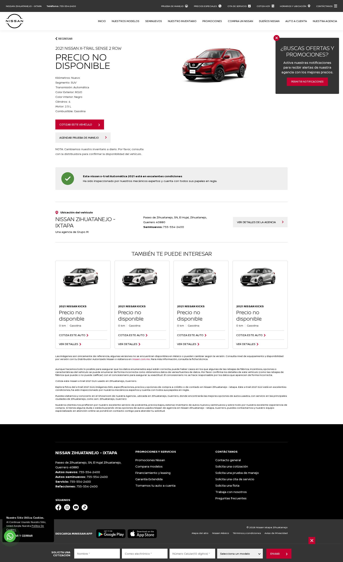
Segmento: (65, 82)
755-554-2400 (68, 6)
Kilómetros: (67, 78)
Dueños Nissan (269, 21)
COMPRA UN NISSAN (240, 21)
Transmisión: (72, 87)
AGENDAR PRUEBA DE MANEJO (79, 137)
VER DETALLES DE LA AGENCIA (256, 222)
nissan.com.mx (141, 359)
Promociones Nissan (150, 460)
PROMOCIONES (212, 21)
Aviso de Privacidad (276, 533)
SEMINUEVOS (153, 21)
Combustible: (70, 111)
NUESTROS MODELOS (125, 21)
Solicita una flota (227, 485)
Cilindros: (62, 101)
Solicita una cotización (231, 466)
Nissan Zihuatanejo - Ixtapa (24, 6)
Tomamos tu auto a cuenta (155, 485)
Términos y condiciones (247, 533)
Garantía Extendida (149, 479)
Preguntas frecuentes (231, 498)
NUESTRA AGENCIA (325, 21)
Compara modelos (149, 466)
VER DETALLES (68, 344)
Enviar (274, 553)
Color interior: (68, 97)
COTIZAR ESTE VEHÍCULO (75, 124)
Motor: (63, 106)
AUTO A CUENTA (296, 21)
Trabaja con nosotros (231, 492)
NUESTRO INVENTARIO (182, 21)
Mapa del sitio (200, 533)
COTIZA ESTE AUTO (72, 335)
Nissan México (220, 533)
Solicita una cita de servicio (234, 479)
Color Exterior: (68, 92)
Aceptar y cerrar (19, 536)
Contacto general (228, 460)
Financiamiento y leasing (153, 473)
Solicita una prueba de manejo (237, 473)
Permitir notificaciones (307, 81)
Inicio (102, 21)
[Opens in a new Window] (58, 508)
